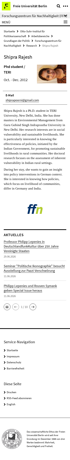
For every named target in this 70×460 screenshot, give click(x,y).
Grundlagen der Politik (17, 41)
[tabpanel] (35, 127)
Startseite (9, 31)
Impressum (13, 356)
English (11, 404)
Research (31, 45)
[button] (7, 307)
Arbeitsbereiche (40, 36)
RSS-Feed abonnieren (19, 398)
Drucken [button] (11, 392)
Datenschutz (14, 362)
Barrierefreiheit (15, 368)
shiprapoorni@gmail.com (22, 100)
